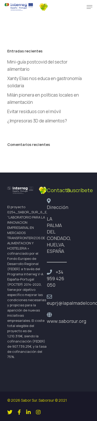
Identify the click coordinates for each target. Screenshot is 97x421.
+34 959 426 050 (55, 278)
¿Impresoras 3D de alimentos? (37, 121)
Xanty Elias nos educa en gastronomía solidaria (44, 82)
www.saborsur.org (66, 321)
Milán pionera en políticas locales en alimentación (43, 98)
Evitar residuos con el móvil (34, 111)
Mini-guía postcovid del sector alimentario (37, 65)
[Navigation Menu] (89, 7)
